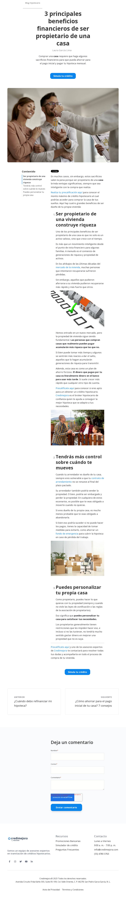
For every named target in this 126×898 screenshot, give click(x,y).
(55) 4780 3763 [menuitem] (101, 853)
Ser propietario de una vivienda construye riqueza (34, 179)
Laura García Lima (61, 50)
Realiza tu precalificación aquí (66, 192)
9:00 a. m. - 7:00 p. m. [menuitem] (105, 845)
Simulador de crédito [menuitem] (67, 845)
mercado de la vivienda (68, 267)
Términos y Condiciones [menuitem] (73, 890)
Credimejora (62, 395)
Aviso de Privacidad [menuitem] (51, 890)
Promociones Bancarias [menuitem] (68, 841)
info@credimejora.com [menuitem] (106, 849)
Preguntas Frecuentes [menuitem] (67, 849)
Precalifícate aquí (65, 388)
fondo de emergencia (67, 533)
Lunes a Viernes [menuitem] (102, 841)
